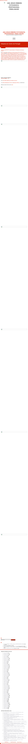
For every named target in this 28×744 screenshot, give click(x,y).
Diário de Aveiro (14, 56)
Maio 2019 (5, 700)
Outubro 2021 (6, 680)
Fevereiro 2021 (6, 685)
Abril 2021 (5, 684)
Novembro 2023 (6, 666)
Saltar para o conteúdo (3, 0)
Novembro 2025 (6, 654)
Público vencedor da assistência (12, 59)
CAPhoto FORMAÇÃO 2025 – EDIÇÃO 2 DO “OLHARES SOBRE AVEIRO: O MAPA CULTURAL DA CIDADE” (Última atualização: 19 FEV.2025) (14, 732)
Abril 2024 (5, 663)
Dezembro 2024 (6, 658)
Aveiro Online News (23, 53)
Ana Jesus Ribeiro (5, 52)
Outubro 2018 (6, 705)
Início (4, 45)
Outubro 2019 (6, 696)
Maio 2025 (5, 656)
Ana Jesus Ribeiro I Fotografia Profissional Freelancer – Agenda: (14, 723)
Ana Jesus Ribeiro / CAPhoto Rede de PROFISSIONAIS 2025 (13, 714)
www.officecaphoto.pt (21, 59)
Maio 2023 (5, 670)
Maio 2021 (5, 683)
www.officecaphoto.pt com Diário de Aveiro (10, 80)
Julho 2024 (5, 661)
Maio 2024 (5, 662)
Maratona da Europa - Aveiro (21, 58)
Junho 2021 (6, 682)
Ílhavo (15, 58)
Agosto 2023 (6, 668)
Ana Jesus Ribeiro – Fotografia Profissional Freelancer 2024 (13, 739)
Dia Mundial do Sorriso (7, 56)
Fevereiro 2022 (6, 679)
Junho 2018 (6, 708)
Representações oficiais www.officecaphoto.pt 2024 (12, 729)
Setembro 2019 (6, 697)
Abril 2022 (5, 678)
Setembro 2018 (6, 706)
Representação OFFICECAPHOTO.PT (18, 52)
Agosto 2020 (6, 689)
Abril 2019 (5, 701)
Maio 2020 (5, 691)
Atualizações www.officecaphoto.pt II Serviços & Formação (13, 730)
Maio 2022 (5, 677)
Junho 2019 (6, 699)
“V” (8, 78)
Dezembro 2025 (6, 653)
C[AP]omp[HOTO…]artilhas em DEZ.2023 (10, 740)
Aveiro (2, 53)
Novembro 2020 (6, 687)
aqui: (12, 84)
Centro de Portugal (13, 55)
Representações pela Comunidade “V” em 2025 (11, 646)
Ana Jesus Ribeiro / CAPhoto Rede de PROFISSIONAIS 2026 (13, 712)
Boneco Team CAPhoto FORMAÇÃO (9, 54)
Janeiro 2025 (6, 657)
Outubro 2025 (6, 655)
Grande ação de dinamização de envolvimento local (17, 57)
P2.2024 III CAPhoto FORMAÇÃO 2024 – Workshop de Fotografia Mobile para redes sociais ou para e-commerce (15, 735)
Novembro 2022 (6, 675)
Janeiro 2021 (6, 686)
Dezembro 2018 (6, 704)
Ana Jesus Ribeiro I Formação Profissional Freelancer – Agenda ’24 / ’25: (15, 722)
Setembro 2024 (6, 660)
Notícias (10, 52)
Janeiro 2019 (6, 703)
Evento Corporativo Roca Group (9, 648)
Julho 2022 (5, 676)
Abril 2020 (5, 692)
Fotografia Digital (6, 57)
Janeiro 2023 (6, 673)
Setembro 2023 (6, 667)
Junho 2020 (6, 690)
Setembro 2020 (6, 688)
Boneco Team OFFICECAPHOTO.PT (21, 54)
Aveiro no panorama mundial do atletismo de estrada (11, 53)
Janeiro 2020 (6, 694)
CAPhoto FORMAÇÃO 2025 (8, 718)
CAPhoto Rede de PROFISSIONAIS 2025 (10, 717)
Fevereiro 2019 (6, 702)
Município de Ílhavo (16, 82)
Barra (2, 54)
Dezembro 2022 (6, 674)
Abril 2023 (5, 671)
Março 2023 (5, 672)
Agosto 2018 (6, 707)
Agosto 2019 (6, 698)
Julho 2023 (5, 669)
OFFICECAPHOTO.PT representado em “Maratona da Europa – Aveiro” (15, 46)
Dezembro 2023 (6, 665)
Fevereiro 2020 (6, 693)
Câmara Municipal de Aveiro (5, 55)
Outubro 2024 (6, 659)
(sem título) (5, 645)
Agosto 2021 (6, 681)
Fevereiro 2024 (6, 664)
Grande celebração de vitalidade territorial (7, 58)
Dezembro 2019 (6, 695)
